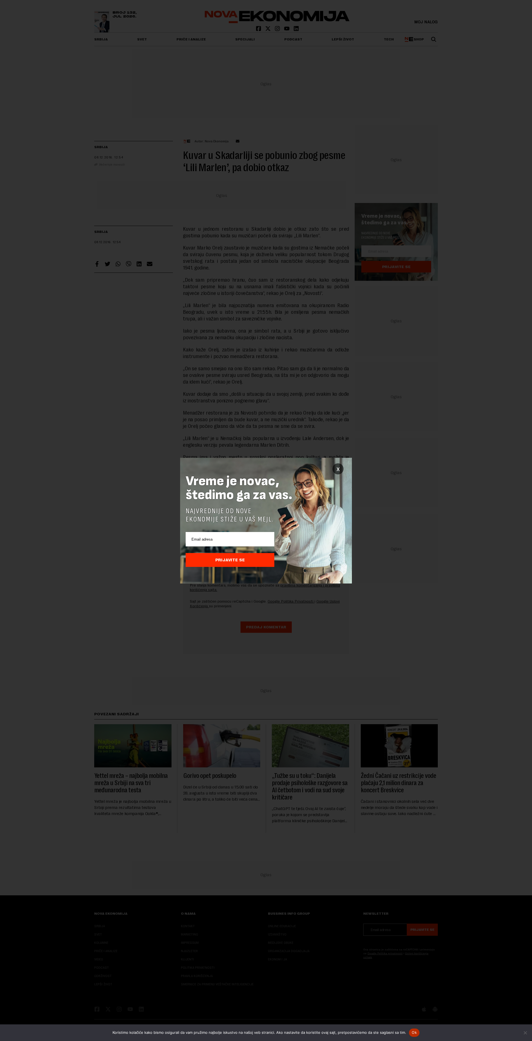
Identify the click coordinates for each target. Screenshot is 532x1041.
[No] (525, 1032)
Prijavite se (230, 559)
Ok (414, 1032)
